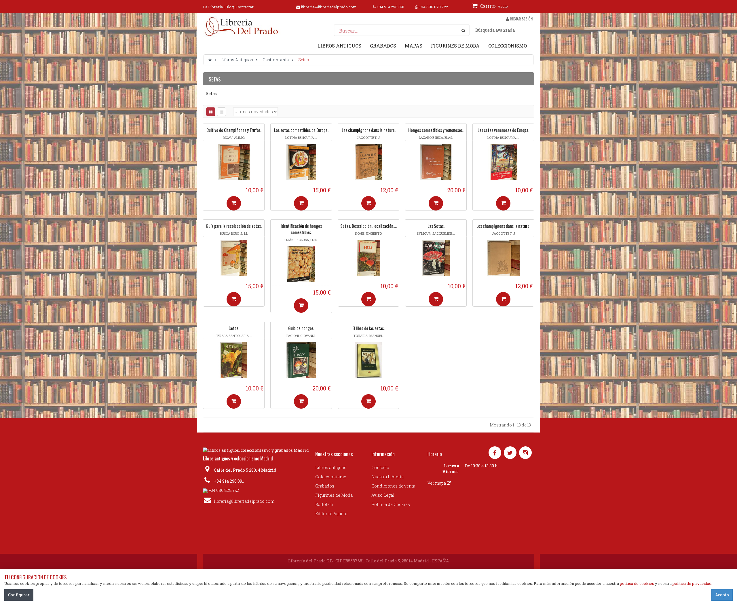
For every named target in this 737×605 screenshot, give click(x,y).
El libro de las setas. (368, 328)
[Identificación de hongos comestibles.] (301, 264)
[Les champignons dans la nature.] (368, 162)
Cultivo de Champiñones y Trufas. (233, 130)
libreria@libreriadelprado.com (329, 7)
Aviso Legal (382, 495)
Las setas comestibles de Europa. (301, 130)
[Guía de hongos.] (301, 360)
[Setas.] (233, 360)
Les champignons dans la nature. (369, 130)
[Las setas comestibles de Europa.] (301, 162)
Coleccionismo (330, 476)
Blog (229, 7)
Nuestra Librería (387, 476)
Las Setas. (436, 226)
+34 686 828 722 (433, 7)
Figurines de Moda (334, 495)
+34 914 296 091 (390, 7)
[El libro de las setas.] (368, 360)
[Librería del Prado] (242, 26)
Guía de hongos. (301, 328)
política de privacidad (692, 583)
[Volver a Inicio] (210, 60)
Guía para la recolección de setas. (234, 226)
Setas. (234, 328)
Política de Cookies (390, 504)
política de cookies (637, 583)
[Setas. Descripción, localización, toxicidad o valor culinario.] (368, 258)
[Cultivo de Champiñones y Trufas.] (233, 162)
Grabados (324, 486)
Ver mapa (437, 483)
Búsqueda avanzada (495, 30)
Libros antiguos (330, 467)
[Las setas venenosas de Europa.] (503, 162)
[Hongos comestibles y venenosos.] (436, 162)
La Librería (213, 7)
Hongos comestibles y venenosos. (436, 130)
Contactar (245, 7)
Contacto (380, 467)
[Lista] (221, 111)
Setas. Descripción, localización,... (368, 226)
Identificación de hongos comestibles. (301, 229)
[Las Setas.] (436, 258)
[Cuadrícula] (210, 111)
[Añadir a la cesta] (234, 203)
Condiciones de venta (393, 486)
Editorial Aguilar (331, 513)
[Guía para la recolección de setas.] (233, 258)
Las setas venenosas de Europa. (503, 130)
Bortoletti (324, 504)
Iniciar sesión (521, 19)
